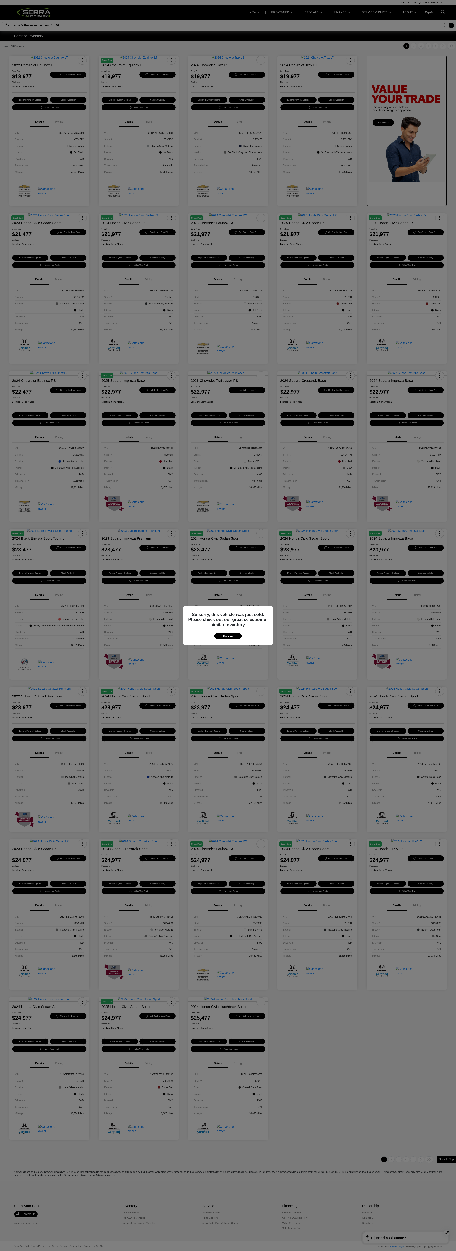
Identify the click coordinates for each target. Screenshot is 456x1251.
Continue (228, 636)
